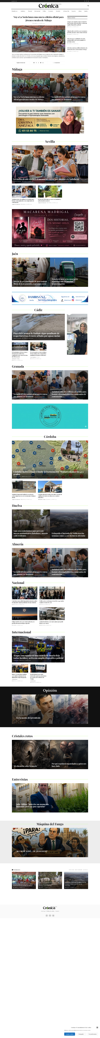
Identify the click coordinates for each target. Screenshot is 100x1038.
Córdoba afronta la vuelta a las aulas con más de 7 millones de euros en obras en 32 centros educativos (50, 496)
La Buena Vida (66, 11)
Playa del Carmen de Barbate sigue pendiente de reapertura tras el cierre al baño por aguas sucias (36, 334)
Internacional (37, 11)
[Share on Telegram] (40, 62)
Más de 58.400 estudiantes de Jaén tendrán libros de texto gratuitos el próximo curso (76, 40)
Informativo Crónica (16, 358)
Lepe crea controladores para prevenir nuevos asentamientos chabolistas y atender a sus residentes (31, 533)
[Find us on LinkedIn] (88, 1)
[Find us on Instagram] (86, 1)
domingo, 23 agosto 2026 (19, 102)
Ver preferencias (92, 1034)
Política (44, 11)
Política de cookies (50, 911)
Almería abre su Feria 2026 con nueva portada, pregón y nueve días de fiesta (77, 31)
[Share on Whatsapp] (38, 62)
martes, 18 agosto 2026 (36, 358)
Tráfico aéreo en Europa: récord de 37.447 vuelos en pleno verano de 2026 (51, 601)
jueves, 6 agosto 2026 (19, 768)
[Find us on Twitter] (84, 1)
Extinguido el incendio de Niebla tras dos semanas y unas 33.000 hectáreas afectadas (68, 534)
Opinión (85, 11)
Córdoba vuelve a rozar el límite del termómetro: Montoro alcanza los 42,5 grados (48, 473)
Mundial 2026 (14, 11)
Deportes (74, 11)
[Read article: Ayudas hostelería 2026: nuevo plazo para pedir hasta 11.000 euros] (52, 613)
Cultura (80, 11)
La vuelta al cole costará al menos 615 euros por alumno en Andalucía (68, 98)
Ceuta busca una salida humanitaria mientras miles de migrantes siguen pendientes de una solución (24, 601)
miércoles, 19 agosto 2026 (58, 286)
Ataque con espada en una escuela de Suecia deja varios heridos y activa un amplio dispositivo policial (77, 23)
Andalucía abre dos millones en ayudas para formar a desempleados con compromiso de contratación (23, 201)
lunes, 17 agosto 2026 (52, 499)
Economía (50, 11)
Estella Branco (16, 660)
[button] (97, 1027)
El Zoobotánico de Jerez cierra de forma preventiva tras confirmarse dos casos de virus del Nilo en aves (20, 354)
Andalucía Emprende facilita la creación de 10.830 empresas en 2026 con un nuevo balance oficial (24, 496)
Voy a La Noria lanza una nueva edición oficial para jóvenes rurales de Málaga (39, 18)
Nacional (30, 11)
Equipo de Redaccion (21, 62)
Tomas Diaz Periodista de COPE (22, 809)
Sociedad (58, 11)
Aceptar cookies (69, 1034)
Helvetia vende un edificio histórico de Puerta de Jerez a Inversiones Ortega (77, 48)
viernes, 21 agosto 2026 (73, 34)
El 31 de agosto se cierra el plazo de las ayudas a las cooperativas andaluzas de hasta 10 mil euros (38, 353)
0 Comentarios (57, 62)
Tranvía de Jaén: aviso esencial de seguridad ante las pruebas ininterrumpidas (65, 281)
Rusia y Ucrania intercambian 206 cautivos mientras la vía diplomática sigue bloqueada (19, 676)
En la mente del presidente (28, 717)
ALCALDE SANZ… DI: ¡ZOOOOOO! (31, 851)
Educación (71, 869)
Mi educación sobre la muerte (25, 766)
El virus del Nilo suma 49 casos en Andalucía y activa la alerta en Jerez (49, 200)
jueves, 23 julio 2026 (34, 809)
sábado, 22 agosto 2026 (73, 26)
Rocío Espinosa (33, 357)
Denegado (81, 1034)
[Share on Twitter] (36, 62)
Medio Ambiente (78, 869)
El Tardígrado (19, 854)
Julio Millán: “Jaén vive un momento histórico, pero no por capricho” (32, 805)
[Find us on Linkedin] (53, 915)
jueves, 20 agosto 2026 (18, 360)
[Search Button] (88, 5)
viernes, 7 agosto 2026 (18, 625)
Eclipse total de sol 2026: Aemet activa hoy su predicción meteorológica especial (23, 622)
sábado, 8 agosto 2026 (45, 604)
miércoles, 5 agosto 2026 (45, 625)
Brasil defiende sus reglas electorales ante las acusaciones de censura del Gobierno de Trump (38, 677)
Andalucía (23, 11)
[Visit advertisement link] (50, 120)
